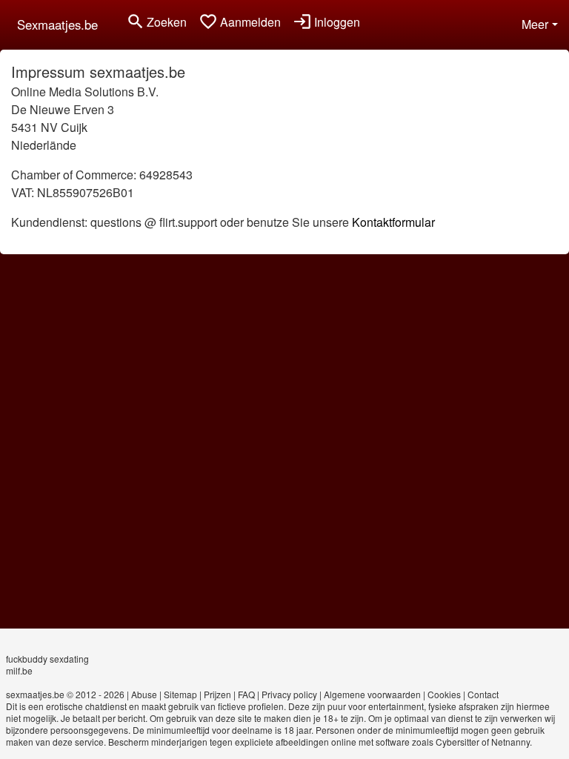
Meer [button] (535, 24)
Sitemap (180, 694)
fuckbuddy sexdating (47, 658)
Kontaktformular (393, 222)
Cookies (444, 694)
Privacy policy (289, 694)
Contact (483, 694)
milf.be (19, 670)
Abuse (144, 694)
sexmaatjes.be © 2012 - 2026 (65, 694)
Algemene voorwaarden (372, 694)
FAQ (246, 694)
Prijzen (217, 694)
